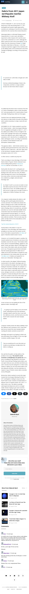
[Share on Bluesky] (3, 393)
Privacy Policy (16, 479)
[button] (27, 2)
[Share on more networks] (25, 393)
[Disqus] (14, 549)
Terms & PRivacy (19, 589)
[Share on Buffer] (20, 393)
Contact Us (13, 589)
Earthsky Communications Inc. (11, 587)
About (8, 589)
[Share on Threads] (14, 393)
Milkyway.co (24, 587)
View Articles (14, 416)
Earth (4, 8)
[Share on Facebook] (9, 393)
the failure (22, 233)
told (21, 43)
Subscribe (23, 2)
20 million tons (5, 256)
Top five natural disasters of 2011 (10, 224)
